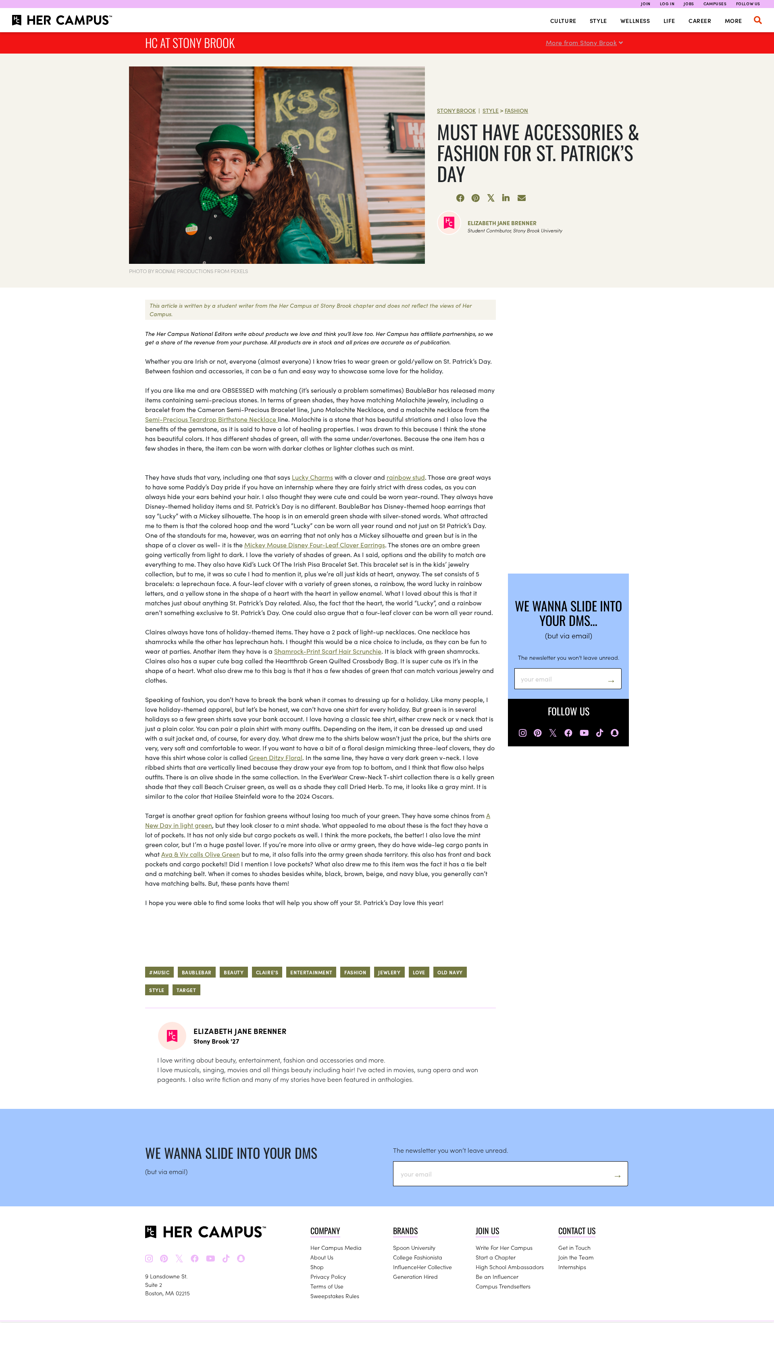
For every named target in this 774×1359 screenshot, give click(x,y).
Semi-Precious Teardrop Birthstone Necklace (211, 418)
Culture (563, 21)
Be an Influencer (497, 1276)
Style (598, 21)
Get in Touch (574, 1247)
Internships (572, 1267)
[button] (758, 20)
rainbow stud (406, 476)
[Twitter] (491, 198)
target (186, 989)
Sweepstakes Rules (334, 1296)
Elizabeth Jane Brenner (502, 223)
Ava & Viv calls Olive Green (200, 853)
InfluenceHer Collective (422, 1267)
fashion (355, 972)
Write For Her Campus (504, 1247)
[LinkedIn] (506, 198)
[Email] (522, 198)
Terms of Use (326, 1286)
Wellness (635, 21)
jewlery (389, 972)
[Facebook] (460, 198)
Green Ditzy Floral (275, 757)
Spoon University (414, 1247)
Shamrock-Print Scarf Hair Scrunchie (327, 650)
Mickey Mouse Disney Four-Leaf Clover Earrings (314, 544)
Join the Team (576, 1257)
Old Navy (450, 972)
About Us (321, 1257)
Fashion (516, 110)
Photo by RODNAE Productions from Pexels (188, 271)
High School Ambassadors (510, 1267)
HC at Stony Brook (190, 42)
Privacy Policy (328, 1276)
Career (700, 21)
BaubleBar (197, 972)
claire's (267, 972)
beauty (234, 972)
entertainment (311, 972)
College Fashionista (417, 1257)
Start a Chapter (496, 1257)
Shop (317, 1267)
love (419, 972)
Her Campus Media (336, 1247)
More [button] (733, 21)
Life (669, 21)
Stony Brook (456, 110)
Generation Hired (415, 1276)
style (156, 989)
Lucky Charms (312, 476)
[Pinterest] (476, 198)
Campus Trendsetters (503, 1286)
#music (159, 972)
